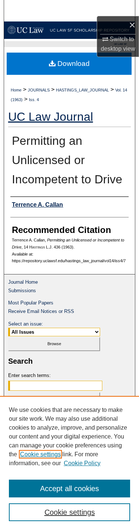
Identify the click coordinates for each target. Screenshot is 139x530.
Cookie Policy (82, 463)
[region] (69, 463)
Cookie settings (40, 454)
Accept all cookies (69, 488)
